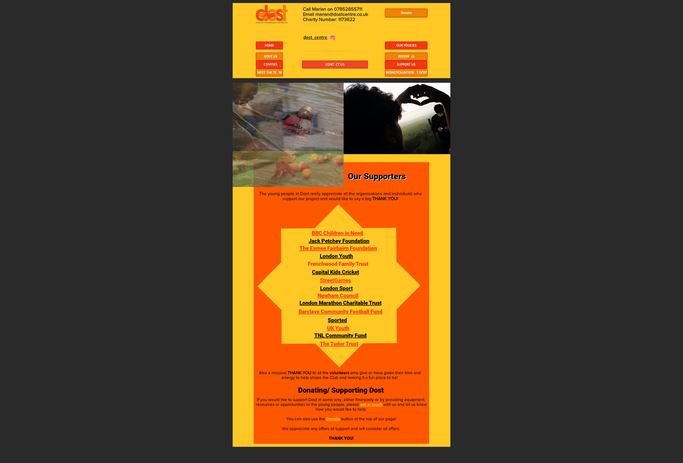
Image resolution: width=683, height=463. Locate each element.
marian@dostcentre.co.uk (341, 14)
